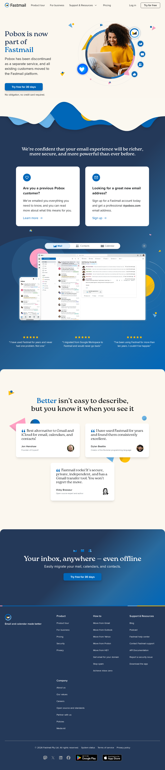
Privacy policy (123, 747)
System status (88, 747)
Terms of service (106, 747)
